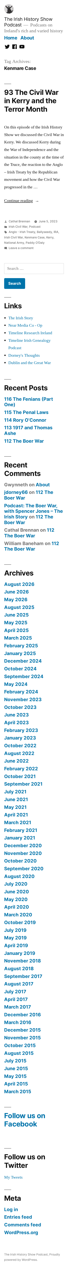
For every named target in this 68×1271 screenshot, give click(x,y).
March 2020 (18, 914)
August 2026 (19, 584)
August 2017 (18, 984)
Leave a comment (21, 248)
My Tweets (13, 1177)
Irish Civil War (18, 226)
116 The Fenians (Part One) (28, 402)
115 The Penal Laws (26, 412)
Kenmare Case (35, 237)
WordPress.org (21, 1232)
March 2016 (17, 1022)
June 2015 (16, 1068)
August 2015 (19, 1053)
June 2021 (16, 799)
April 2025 (16, 630)
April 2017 (16, 999)
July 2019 (15, 930)
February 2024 (21, 692)
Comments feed (22, 1225)
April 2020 (16, 907)
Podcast (35, 226)
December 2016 (22, 1014)
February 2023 (21, 730)
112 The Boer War (24, 441)
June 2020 (16, 891)
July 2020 (15, 884)
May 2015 (15, 1076)
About (27, 38)
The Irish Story (20, 318)
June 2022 (16, 761)
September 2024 (23, 676)
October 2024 (20, 668)
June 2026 (16, 592)
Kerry (49, 237)
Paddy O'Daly (35, 242)
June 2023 (16, 715)
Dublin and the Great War (29, 362)
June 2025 (16, 615)
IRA (56, 232)
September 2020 (23, 868)
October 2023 (20, 707)
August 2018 (19, 968)
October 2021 (20, 776)
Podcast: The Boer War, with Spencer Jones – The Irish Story (33, 511)
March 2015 (17, 1091)
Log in (11, 1209)
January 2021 (19, 838)
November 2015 (22, 1037)
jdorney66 (16, 492)
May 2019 (15, 938)
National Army (14, 242)
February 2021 (20, 830)
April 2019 (16, 945)
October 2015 (20, 1045)
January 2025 (20, 653)
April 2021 (16, 815)
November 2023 (23, 699)
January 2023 (20, 738)
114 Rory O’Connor (25, 420)
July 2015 (15, 1061)
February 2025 (21, 645)
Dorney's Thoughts (24, 355)
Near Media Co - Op (25, 325)
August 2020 (19, 876)
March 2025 (18, 638)
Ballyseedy (44, 232)
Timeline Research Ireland (30, 333)
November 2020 (23, 853)
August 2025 (19, 607)
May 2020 (16, 899)
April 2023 (16, 722)
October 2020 (20, 861)
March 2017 (17, 1007)
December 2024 (23, 661)
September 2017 (23, 976)
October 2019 (20, 922)
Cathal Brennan (19, 221)
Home (10, 38)
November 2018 (22, 961)
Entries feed (18, 1217)
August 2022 (19, 753)
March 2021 (17, 822)
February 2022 (21, 768)
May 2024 (16, 684)
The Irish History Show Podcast (26, 1254)
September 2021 (23, 784)
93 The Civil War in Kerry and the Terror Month (31, 100)
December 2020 (23, 845)
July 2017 (15, 991)
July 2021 (15, 791)
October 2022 (20, 745)
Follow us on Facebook (24, 1119)
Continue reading (21, 200)
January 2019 (19, 953)
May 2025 (15, 622)
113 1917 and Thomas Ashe (28, 430)
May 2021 (15, 807)
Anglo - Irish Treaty (22, 232)
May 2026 (15, 599)
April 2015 (16, 1084)
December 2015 (22, 1030)
